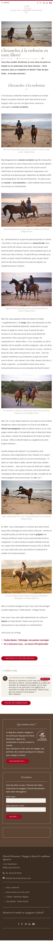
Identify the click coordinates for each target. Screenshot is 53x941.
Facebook (18, 924)
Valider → (14, 816)
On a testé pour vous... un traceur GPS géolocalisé (26, 644)
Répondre (45, 679)
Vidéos (33, 924)
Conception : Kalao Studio (17, 901)
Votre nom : (11, 796)
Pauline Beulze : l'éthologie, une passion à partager (26, 640)
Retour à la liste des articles (20, 658)
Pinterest (26, 924)
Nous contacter (12, 887)
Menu (7, 3)
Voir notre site (16, 761)
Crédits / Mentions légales (17, 896)
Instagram (22, 924)
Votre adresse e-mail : (15, 805)
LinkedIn (29, 924)
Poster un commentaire (16, 703)
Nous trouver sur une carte (17, 892)
